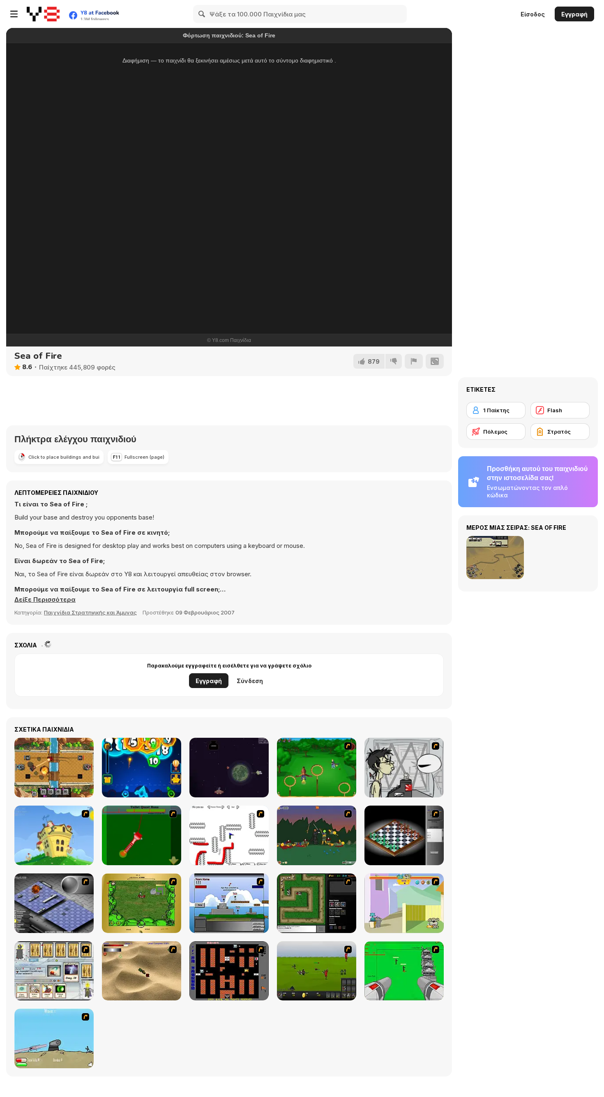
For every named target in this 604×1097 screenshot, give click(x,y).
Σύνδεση (250, 680)
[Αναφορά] (414, 361)
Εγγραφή (574, 14)
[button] (45, 599)
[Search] (202, 14)
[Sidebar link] (14, 14)
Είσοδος (533, 14)
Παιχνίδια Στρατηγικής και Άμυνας (90, 612)
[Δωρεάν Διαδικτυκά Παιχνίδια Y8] (43, 14)
